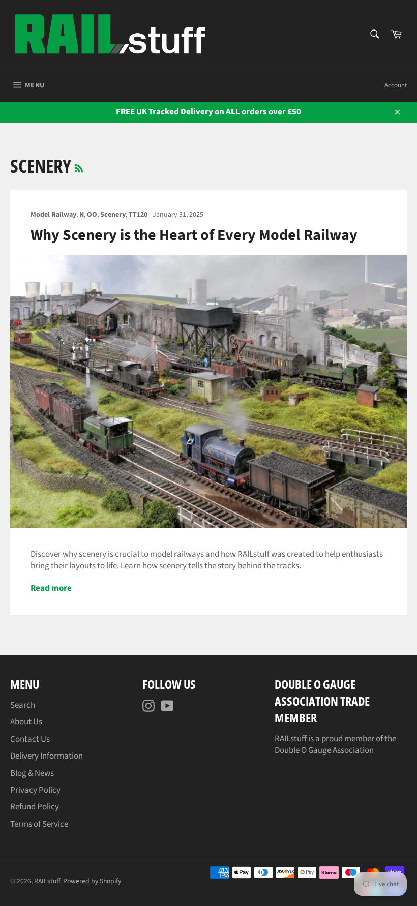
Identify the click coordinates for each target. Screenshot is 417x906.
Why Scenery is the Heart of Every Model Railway (194, 235)
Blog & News (32, 773)
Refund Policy (34, 807)
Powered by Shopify (92, 881)
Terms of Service (39, 824)
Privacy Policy (35, 790)
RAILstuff (47, 881)
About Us (26, 722)
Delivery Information (46, 756)
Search (22, 705)
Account (395, 85)
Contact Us (30, 739)
